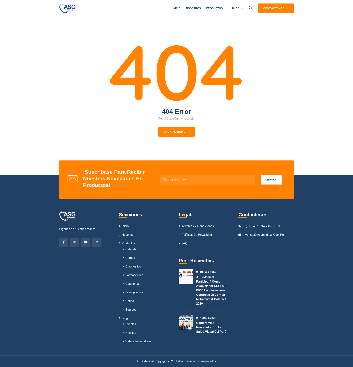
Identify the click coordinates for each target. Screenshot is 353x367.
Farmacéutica (134, 275)
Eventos (130, 324)
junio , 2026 (208, 272)
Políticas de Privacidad (196, 234)
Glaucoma (132, 283)
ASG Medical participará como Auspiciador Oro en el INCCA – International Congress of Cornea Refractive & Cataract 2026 (211, 290)
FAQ (184, 243)
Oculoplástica (134, 292)
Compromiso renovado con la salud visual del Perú (211, 327)
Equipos (130, 309)
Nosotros (193, 8)
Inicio (177, 8)
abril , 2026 (208, 318)
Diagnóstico (133, 266)
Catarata (131, 249)
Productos (214, 8)
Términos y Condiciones (197, 226)
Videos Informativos (138, 341)
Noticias (130, 332)
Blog (236, 8)
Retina (129, 301)
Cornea (130, 257)
